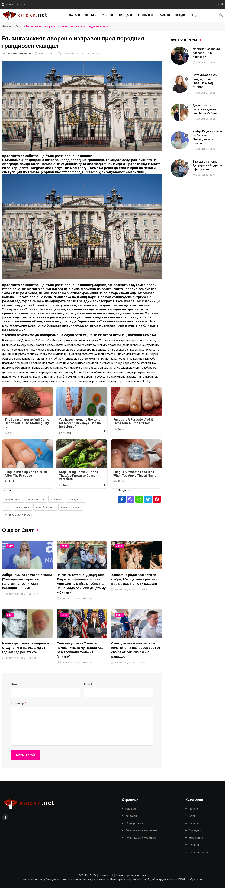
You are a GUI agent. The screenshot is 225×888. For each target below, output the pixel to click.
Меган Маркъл (36, 499)
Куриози (107, 15)
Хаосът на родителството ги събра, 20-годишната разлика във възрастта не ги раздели (134, 579)
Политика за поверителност (142, 830)
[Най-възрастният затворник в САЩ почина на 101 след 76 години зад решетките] (27, 623)
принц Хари (23, 507)
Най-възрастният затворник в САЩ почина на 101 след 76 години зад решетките (25, 648)
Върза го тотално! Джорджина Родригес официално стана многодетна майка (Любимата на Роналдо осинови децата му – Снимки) (81, 583)
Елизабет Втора (45, 507)
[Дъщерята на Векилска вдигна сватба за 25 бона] (179, 112)
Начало (74, 15)
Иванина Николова (19, 53)
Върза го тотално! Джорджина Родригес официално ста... (208, 165)
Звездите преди (185, 15)
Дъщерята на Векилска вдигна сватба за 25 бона (205, 109)
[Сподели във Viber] (130, 499)
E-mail (88, 684)
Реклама (130, 809)
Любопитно (144, 15)
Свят (18, 26)
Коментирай (25, 754)
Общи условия (134, 823)
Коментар (18, 703)
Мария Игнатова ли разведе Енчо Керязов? (206, 53)
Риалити (164, 15)
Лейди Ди (56, 499)
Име (15, 684)
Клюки (89, 15)
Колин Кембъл (13, 499)
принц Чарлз (76, 499)
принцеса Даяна (70, 507)
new (7, 507)
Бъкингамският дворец (18, 515)
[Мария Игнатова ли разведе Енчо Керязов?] (179, 56)
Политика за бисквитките (140, 837)
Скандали (124, 15)
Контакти (131, 816)
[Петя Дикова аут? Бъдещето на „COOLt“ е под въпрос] (179, 84)
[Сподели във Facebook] (122, 499)
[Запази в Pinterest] (157, 499)
